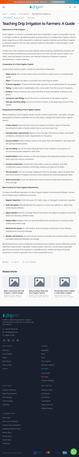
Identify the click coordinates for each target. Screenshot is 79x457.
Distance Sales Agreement (11, 425)
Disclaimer (6, 443)
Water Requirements (9, 394)
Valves (4, 358)
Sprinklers (5, 350)
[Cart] (75, 7)
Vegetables (45, 350)
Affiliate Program (47, 408)
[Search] (70, 7)
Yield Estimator (7, 401)
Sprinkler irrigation (47, 365)
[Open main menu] (3, 7)
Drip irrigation (24, 14)
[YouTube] (17, 340)
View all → (6, 369)
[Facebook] (4, 340)
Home (4, 14)
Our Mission (45, 394)
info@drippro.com (11, 332)
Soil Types (44, 377)
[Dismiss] (76, 2)
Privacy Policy (7, 436)
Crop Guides (45, 373)
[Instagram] (8, 340)
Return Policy (7, 432)
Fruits (43, 358)
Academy (13, 14)
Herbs (43, 354)
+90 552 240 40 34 (11, 329)
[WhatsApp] (73, 451)
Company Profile (46, 390)
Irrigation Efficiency (9, 390)
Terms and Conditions (10, 421)
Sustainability (46, 401)
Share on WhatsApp (30, 262)
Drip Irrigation (7, 354)
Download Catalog (58, 2)
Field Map (5, 405)
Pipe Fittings (6, 361)
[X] (13, 340)
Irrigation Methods (47, 380)
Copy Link (16, 262)
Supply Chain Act (47, 405)
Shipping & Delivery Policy (11, 429)
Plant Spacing (7, 397)
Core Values (45, 397)
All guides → (45, 369)
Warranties (6, 418)
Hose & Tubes (7, 365)
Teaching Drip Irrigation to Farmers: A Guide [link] (42, 14)
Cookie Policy (6, 440)
